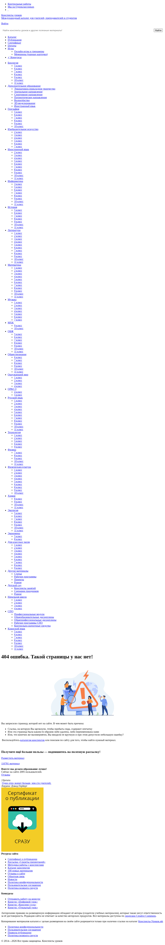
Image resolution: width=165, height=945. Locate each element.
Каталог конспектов (19, 867)
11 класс (18, 83)
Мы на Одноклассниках (21, 6)
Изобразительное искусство (23, 129)
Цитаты (12, 45)
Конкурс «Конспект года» (22, 904)
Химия (11, 495)
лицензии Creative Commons (140, 916)
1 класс (18, 233)
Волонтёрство (22, 100)
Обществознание (17, 354)
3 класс (18, 135)
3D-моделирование (24, 103)
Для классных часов (19, 542)
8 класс (18, 74)
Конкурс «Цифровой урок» (23, 901)
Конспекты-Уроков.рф (150, 921)
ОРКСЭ (12, 389)
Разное (18, 582)
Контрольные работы (19, 4)
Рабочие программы (25, 576)
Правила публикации (19, 932)
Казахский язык (16, 628)
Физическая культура (19, 467)
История (12, 207)
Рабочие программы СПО (28, 622)
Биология (13, 62)
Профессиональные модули (29, 614)
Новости (12, 879)
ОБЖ (10, 331)
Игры (11, 48)
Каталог (12, 37)
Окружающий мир (18, 374)
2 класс (18, 132)
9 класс (18, 77)
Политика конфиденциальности (25, 882)
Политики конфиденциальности (25, 926)
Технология (14, 432)
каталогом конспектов (32, 740)
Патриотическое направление (30, 97)
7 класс (18, 71)
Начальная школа (17, 597)
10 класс (18, 80)
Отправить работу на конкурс (24, 899)
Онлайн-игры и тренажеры (29, 51)
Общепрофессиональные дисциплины (35, 620)
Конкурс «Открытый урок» (23, 907)
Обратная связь (16, 876)
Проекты (19, 579)
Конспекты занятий (25, 588)
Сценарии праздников (26, 591)
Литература (14, 230)
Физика (12, 449)
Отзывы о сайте (16, 873)
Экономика (14, 533)
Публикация (14, 39)
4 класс (18, 137)
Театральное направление (28, 91)
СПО (10, 611)
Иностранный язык (24, 106)
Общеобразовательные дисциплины (34, 617)
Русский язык (15, 397)
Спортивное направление (28, 94)
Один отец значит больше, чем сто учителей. (26, 783)
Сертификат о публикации (22, 859)
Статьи (18, 573)
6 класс (18, 68)
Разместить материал (12, 758)
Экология (13, 510)
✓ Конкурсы (15, 57)
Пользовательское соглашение (24, 885)
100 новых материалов (20, 870)
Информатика (15, 181)
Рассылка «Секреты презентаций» (26, 862)
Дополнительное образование (24, 86)
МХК (11, 322)
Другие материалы (18, 571)
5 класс (18, 65)
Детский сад (14, 585)
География (13, 109)
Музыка (12, 299)
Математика (14, 265)
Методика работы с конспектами (26, 865)
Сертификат (14, 42)
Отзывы (5, 774)
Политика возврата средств (23, 888)
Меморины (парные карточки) (31, 54)
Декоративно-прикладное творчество (34, 88)
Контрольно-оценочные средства (32, 625)
